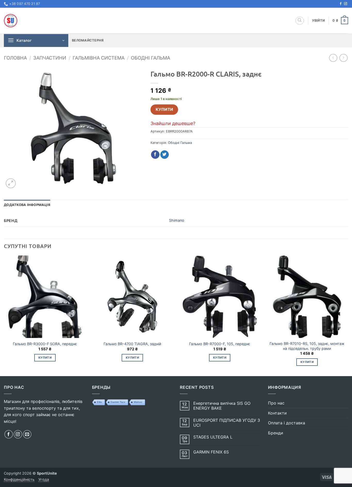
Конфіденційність (19, 479)
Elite (99, 402)
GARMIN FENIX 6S (211, 452)
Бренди (275, 432)
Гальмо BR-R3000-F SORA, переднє (45, 344)
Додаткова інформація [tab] (27, 205)
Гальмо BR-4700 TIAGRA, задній (132, 344)
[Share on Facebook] (155, 154)
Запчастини (49, 58)
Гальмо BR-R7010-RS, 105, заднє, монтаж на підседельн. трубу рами (307, 346)
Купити (164, 109)
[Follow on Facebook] (340, 4)
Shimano (176, 220)
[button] (318, 20)
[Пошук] (300, 20)
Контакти (277, 413)
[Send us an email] (27, 434)
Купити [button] (45, 357)
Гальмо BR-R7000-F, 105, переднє (219, 344)
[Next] (348, 315)
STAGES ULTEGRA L (212, 437)
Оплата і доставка (286, 422)
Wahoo (138, 402)
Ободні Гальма (150, 58)
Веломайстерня (88, 40)
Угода (43, 479)
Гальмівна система (98, 58)
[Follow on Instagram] (345, 4)
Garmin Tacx (118, 402)
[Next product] (333, 58)
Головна (15, 58)
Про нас (276, 403)
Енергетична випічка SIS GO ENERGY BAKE (221, 406)
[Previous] (4, 315)
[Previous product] (343, 58)
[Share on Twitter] (164, 154)
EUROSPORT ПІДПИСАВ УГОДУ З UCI (226, 423)
